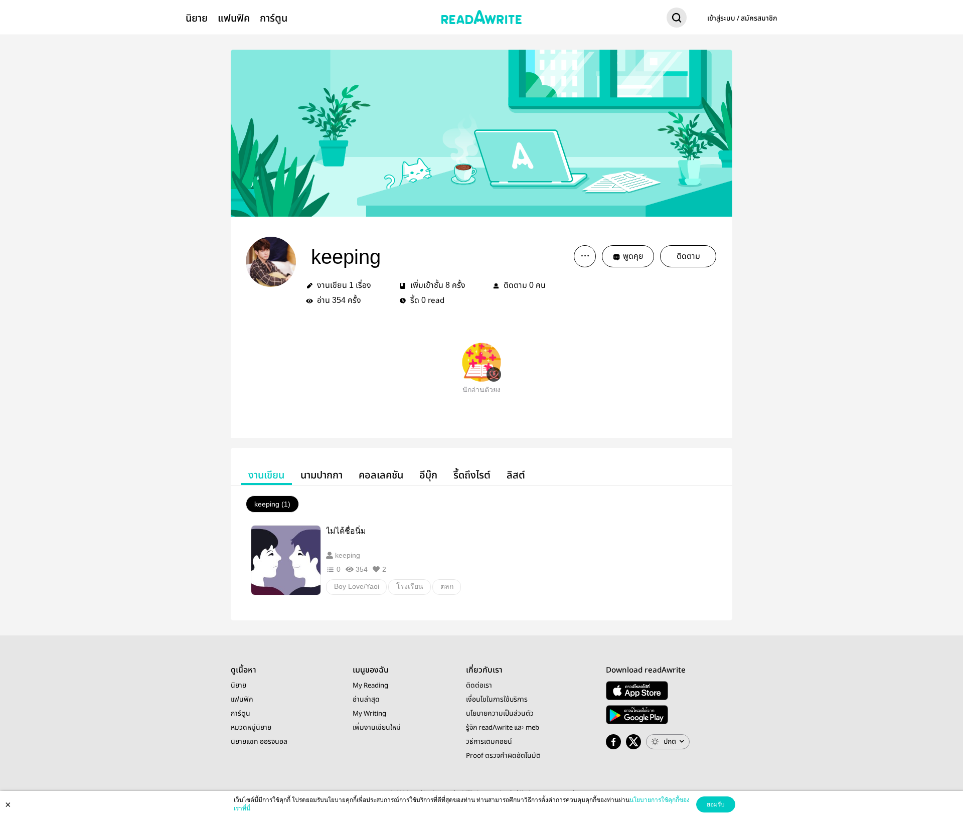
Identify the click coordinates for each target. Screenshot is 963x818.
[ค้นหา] (677, 20)
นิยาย (197, 18)
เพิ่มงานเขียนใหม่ (377, 727)
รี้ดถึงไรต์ (472, 475)
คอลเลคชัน (381, 475)
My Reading (370, 685)
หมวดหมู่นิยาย (251, 727)
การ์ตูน (273, 18)
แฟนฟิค (234, 18)
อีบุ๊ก (428, 475)
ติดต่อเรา (479, 685)
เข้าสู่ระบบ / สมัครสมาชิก (742, 18)
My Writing (369, 713)
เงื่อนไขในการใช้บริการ (497, 699)
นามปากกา (321, 475)
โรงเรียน (409, 586)
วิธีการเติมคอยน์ (489, 741)
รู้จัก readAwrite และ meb (502, 727)
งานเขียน (266, 475)
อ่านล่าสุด (366, 699)
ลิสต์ (516, 475)
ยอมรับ (716, 804)
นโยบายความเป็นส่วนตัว (500, 713)
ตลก (446, 586)
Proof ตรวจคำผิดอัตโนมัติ (503, 755)
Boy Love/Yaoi (356, 586)
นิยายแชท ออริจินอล (259, 741)
